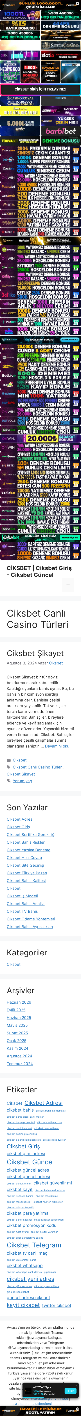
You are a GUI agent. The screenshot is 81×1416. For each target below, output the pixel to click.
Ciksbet (20, 760)
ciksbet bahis (20, 1110)
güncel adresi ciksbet (28, 1297)
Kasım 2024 (17, 1048)
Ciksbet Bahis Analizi (26, 903)
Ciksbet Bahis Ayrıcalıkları (30, 926)
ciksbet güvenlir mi (53, 1183)
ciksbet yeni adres (30, 1278)
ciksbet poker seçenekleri (49, 1219)
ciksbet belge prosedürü (21, 1122)
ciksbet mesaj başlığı (19, 1201)
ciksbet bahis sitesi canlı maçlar (25, 1116)
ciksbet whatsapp (25, 1265)
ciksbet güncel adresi (28, 1176)
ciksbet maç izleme (47, 1196)
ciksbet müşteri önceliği (20, 1207)
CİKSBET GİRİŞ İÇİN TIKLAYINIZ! (40, 89)
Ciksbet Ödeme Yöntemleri (31, 919)
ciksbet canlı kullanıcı (46, 1128)
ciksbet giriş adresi (26, 1153)
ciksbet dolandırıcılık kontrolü (24, 1139)
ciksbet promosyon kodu (31, 1225)
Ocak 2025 (16, 1040)
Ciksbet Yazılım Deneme (28, 850)
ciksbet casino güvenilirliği (22, 1134)
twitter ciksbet (56, 1305)
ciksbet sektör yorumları (44, 1231)
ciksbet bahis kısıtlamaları (51, 1110)
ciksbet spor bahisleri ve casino (25, 1237)
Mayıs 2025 (17, 1025)
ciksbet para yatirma (28, 1213)
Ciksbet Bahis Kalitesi (26, 880)
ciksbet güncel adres (28, 1170)
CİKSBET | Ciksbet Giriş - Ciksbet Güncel (39, 571)
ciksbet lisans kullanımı (20, 1196)
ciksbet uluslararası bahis (21, 1259)
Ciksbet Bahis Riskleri (26, 842)
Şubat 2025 (17, 1033)
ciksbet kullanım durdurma (50, 1190)
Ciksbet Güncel (30, 1162)
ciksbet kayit (20, 1189)
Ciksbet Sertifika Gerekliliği (31, 834)
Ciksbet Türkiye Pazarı (27, 873)
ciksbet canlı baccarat (19, 1128)
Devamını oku (57, 746)
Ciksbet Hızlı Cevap (24, 857)
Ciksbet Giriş (18, 827)
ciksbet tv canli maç (27, 1253)
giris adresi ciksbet (18, 1292)
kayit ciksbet (23, 1305)
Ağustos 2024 (19, 1056)
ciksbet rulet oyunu (18, 1231)
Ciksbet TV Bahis (22, 911)
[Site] (40, 150)
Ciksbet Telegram (34, 1245)
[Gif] (40, 241)
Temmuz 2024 (20, 1063)
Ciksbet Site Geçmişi (25, 865)
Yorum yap (22, 781)
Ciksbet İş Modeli (22, 896)
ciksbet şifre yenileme (46, 1286)
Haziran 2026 (19, 1002)
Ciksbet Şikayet (35, 653)
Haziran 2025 (19, 1017)
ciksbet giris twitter (54, 1139)
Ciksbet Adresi (20, 819)
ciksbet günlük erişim (19, 1183)
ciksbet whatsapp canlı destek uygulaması (31, 1272)
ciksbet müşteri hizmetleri (48, 1201)
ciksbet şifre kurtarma (19, 1286)
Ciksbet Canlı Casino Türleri (38, 767)
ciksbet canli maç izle (49, 1122)
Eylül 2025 (16, 1010)
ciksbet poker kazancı (19, 1219)
